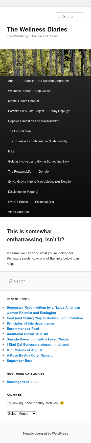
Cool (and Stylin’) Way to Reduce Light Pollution (45, 317)
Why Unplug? (60, 111)
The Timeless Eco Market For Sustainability (37, 141)
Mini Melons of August (24, 349)
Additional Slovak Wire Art (27, 333)
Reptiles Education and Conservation (33, 121)
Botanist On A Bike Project (26, 111)
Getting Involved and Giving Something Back (38, 161)
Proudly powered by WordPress (45, 433)
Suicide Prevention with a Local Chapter (38, 339)
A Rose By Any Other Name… (30, 355)
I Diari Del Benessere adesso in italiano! (38, 344)
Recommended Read (23, 328)
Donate (44, 171)
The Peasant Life (19, 171)
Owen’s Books (18, 201)
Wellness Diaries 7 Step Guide (29, 90)
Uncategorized (18, 381)
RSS (11, 151)
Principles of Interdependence (30, 323)
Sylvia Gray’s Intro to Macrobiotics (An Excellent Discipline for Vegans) (40, 186)
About (12, 80)
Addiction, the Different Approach (46, 80)
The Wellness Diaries (37, 29)
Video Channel (18, 211)
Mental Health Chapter (23, 101)
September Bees (19, 360)
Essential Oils (44, 201)
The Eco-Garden (19, 131)
